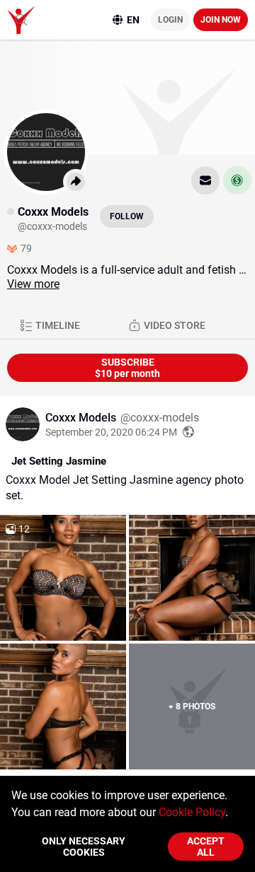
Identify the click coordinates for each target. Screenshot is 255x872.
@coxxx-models (159, 417)
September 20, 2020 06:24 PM (111, 432)
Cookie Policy (192, 812)
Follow (127, 216)
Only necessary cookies (83, 846)
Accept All (206, 846)
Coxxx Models (82, 417)
